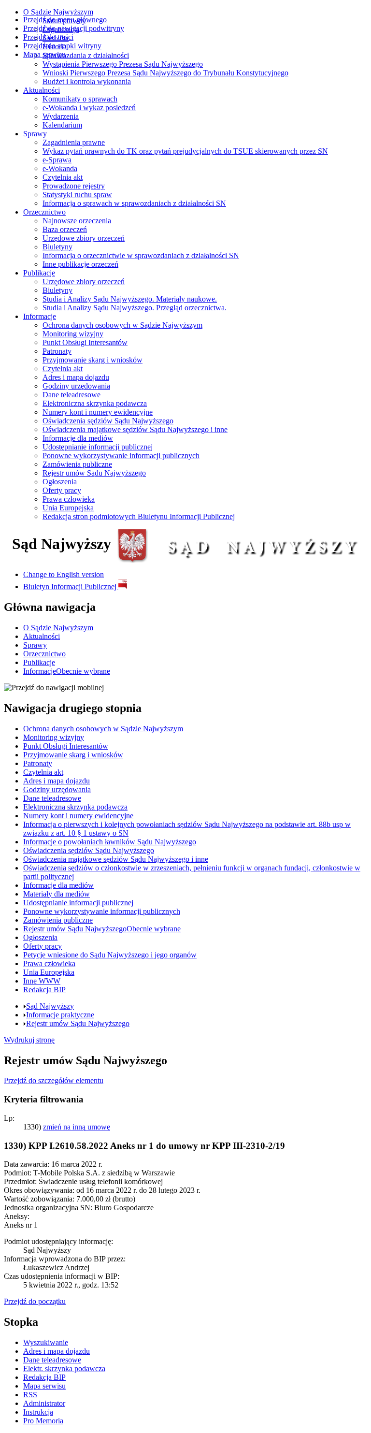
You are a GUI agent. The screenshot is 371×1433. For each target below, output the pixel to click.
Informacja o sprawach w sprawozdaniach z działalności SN (134, 203)
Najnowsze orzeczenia (77, 221)
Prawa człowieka (69, 499)
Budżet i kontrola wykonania (87, 81)
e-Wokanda (60, 168)
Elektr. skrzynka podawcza (64, 1368)
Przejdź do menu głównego (65, 19)
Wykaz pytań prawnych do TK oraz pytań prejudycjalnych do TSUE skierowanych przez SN (185, 151)
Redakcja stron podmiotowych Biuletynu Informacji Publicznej (139, 516)
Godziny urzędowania (76, 386)
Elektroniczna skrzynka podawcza (95, 403)
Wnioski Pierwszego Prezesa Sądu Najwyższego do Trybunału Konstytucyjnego (165, 73)
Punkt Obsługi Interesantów (85, 342)
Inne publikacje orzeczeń (80, 264)
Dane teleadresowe (71, 395)
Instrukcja (38, 1412)
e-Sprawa (57, 160)
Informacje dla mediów (78, 438)
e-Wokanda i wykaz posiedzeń (89, 107)
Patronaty (57, 351)
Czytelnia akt (63, 177)
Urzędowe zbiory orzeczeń (84, 238)
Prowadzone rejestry (74, 186)
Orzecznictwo (44, 212)
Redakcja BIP (44, 1377)
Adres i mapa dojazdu (76, 377)
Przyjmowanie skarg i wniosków (93, 360)
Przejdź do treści (48, 37)
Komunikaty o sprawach (80, 99)
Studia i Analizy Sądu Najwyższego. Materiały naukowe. (130, 299)
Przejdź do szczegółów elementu (53, 1080)
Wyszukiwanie (45, 1342)
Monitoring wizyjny (73, 334)
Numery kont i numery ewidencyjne (98, 412)
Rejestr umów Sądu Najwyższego (94, 473)
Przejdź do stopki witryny (62, 46)
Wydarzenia (61, 116)
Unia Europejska (68, 508)
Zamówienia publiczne (77, 464)
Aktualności (41, 90)
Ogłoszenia (60, 482)
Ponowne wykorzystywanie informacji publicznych (121, 455)
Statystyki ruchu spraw (77, 194)
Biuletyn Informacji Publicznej (70, 586)
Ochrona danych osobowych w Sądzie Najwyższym (122, 325)
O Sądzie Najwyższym (58, 12)
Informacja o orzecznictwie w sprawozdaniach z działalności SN (141, 255)
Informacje (39, 316)
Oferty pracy (62, 490)
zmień (76, 1127)
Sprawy (35, 134)
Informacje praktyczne (60, 1015)
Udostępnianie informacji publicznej (98, 447)
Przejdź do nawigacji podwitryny (73, 28)
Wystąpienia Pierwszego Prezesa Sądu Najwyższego (123, 64)
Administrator (44, 1403)
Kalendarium (62, 125)
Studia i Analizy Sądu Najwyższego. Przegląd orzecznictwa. (135, 308)
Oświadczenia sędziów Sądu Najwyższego (108, 421)
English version (63, 574)
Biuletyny (57, 247)
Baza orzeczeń (65, 229)
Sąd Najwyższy (50, 1006)
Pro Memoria (43, 1421)
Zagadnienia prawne (74, 142)
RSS (30, 1394)
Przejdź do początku (35, 1301)
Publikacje (39, 273)
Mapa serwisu (44, 54)
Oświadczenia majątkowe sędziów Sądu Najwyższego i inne (135, 429)
